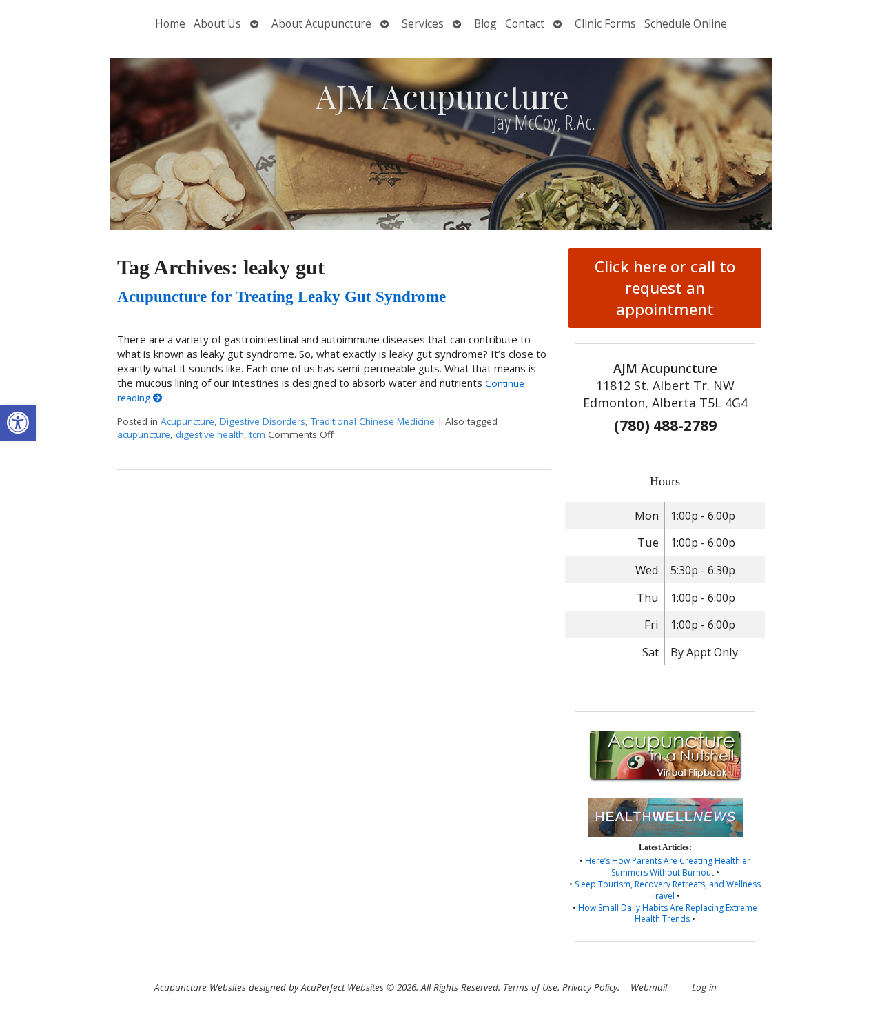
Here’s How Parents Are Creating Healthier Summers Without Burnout (667, 866)
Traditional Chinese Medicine (373, 421)
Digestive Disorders (262, 421)
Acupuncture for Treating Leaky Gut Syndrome (281, 296)
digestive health (210, 434)
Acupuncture (187, 421)
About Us (217, 23)
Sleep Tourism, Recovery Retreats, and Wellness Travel (668, 890)
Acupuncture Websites (200, 987)
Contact (524, 23)
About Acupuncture (321, 23)
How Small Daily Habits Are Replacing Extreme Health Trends (667, 913)
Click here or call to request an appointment (665, 288)
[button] (18, 423)
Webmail (648, 987)
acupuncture (143, 434)
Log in (704, 987)
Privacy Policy (589, 987)
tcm (257, 434)
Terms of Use (530, 987)
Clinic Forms (605, 23)
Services (423, 23)
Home (170, 23)
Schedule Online (685, 23)
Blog (485, 23)
